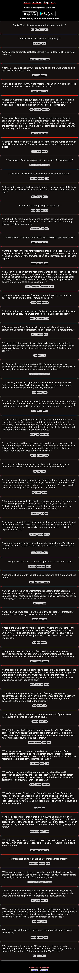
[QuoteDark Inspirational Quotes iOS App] (30, 13)
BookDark (34, 970)
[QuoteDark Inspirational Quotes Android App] (47, 14)
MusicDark (44, 970)
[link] (27, 2)
